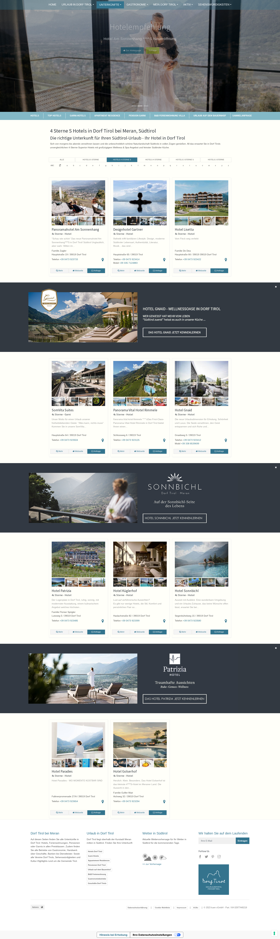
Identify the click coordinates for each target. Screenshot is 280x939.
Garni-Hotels (78, 115)
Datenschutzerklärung (137, 907)
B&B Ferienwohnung (97, 874)
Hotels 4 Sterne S (122, 160)
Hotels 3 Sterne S (185, 160)
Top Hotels (54, 115)
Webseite (78, 271)
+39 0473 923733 (69, 259)
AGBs (195, 908)
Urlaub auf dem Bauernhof (209, 115)
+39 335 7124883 (128, 263)
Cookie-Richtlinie (162, 907)
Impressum (181, 908)
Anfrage (153, 50)
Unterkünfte (109, 4)
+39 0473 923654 (69, 801)
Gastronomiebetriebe (97, 879)
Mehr (60, 271)
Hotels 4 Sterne (153, 160)
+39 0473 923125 (130, 440)
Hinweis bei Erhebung (113, 934)
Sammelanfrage (242, 115)
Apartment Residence (107, 115)
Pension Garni (137, 115)
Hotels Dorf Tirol (95, 851)
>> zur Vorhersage (151, 864)
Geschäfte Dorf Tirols (97, 883)
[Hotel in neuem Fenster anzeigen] (119, 317)
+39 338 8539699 (190, 443)
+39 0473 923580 (192, 620)
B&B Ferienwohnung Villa (169, 115)
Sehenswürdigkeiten (213, 4)
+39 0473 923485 (69, 620)
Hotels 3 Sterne (216, 160)
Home (52, 4)
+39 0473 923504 (69, 440)
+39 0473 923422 (192, 259)
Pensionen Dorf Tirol (97, 865)
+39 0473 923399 (130, 620)
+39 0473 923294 (130, 801)
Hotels (34, 115)
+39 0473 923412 (192, 440)
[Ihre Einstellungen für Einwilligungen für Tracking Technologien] (274, 933)
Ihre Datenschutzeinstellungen (152, 934)
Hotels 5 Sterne (91, 160)
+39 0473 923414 (130, 259)
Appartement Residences (99, 860)
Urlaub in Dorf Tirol (77, 4)
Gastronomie (136, 4)
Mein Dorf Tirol (164, 4)
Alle (62, 160)
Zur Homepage (133, 50)
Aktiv (187, 4)
